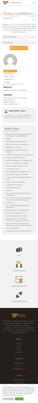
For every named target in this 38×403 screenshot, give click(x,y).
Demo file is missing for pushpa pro (17, 144)
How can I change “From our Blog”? (17, 163)
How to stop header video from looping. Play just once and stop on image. (19, 199)
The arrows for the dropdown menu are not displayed (18, 194)
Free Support (20, 48)
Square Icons (10, 203)
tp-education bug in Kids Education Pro (18, 231)
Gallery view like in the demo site (16, 166)
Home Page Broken (12, 228)
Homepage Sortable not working (16, 216)
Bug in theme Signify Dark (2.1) (16, 213)
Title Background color (13, 187)
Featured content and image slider (17, 210)
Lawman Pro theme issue (14, 185)
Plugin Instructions (19, 301)
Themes (19, 344)
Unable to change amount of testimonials (19, 155)
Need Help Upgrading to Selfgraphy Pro (19, 160)
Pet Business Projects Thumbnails (17, 174)
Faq (19, 255)
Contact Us (19, 352)
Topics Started (8, 74)
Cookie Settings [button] (8, 399)
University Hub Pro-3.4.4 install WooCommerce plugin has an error (17, 219)
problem (8, 190)
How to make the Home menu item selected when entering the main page (18, 224)
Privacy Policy (19, 383)
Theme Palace (15, 2)
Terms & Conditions (19, 380)
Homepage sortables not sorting (16, 141)
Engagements (9, 79)
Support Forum (19, 271)
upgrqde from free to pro (14, 147)
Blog (18, 349)
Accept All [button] (19, 399)
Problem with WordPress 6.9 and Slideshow (16, 151)
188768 (8, 139)
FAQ (19, 366)
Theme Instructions (19, 369)
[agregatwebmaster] (10, 69)
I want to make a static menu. (15, 182)
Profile (6, 71)
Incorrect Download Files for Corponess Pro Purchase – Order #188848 (18, 135)
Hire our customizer (17, 115)
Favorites (7, 82)
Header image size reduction (15, 157)
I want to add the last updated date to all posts (19, 178)
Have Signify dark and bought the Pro (18, 171)
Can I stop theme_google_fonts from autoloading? (18, 206)
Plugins (19, 346)
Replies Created (9, 76)
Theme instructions (19, 286)
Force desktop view (12, 169)
